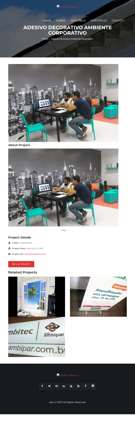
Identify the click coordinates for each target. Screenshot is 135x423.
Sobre (61, 20)
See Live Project (21, 264)
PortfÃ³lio (99, 20)
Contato (118, 20)
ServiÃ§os (78, 20)
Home (47, 20)
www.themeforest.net (35, 254)
